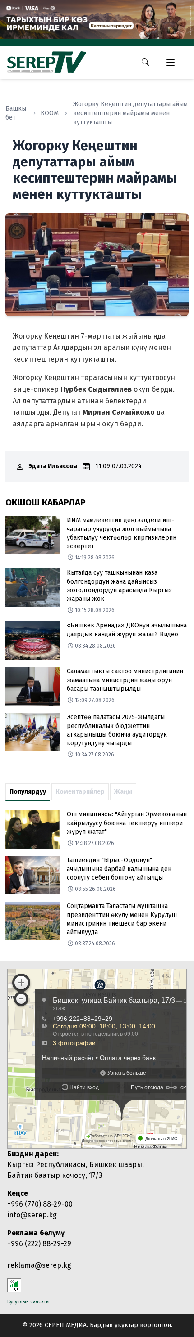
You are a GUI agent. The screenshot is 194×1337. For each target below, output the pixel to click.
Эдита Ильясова (53, 466)
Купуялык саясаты (28, 1302)
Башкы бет (15, 113)
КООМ (50, 113)
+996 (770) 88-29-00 (40, 1204)
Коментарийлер (80, 792)
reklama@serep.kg (39, 1265)
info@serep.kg (32, 1215)
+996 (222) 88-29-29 (39, 1243)
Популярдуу (27, 792)
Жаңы (123, 792)
